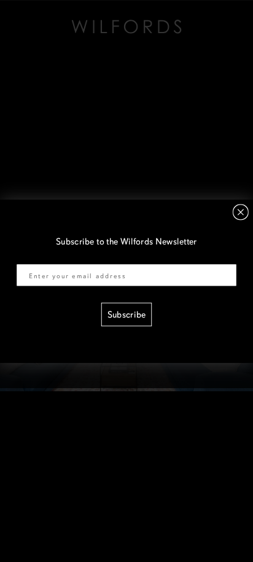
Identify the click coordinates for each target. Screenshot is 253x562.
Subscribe (126, 314)
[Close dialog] (240, 212)
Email (27, 256)
